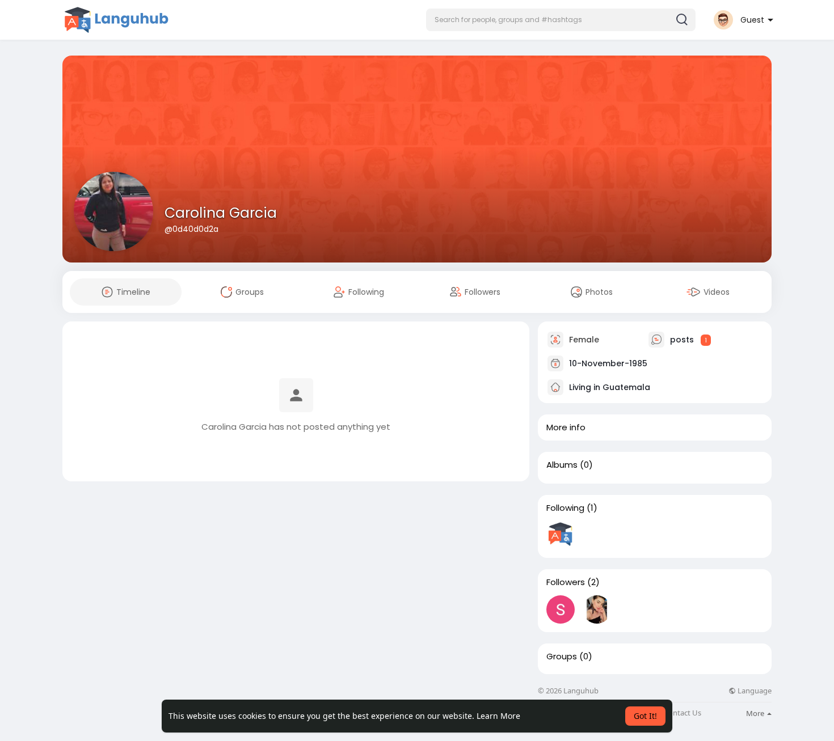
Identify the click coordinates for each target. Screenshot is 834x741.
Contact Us (682, 713)
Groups (561, 656)
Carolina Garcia (221, 213)
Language (754, 691)
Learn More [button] (498, 715)
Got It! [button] (645, 715)
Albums (562, 464)
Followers (565, 582)
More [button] (756, 713)
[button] (561, 20)
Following (565, 508)
